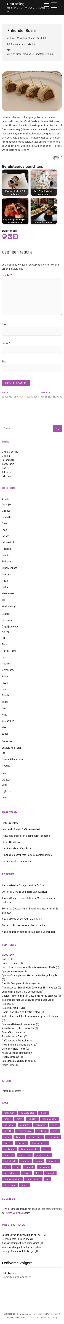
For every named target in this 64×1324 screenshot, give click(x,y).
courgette (24, 1125)
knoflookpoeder (39, 1143)
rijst (16, 1167)
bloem (44, 1113)
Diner (4, 784)
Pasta (5, 676)
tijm (38, 1173)
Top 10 (5, 468)
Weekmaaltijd (9, 606)
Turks (5, 587)
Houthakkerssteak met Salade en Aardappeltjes (27, 855)
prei (6, 1167)
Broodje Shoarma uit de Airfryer (18, 1251)
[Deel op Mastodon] (4, 237)
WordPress (52, 1314)
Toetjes (6, 765)
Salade (5, 695)
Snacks (6, 555)
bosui (7, 1119)
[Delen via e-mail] (15, 237)
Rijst (4, 689)
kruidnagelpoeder (29, 1149)
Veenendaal (10, 1185)
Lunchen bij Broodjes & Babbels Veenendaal (32, 931)
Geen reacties (17, 44)
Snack (5, 701)
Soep (4, 708)
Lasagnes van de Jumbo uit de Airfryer (21, 1234)
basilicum (9, 1113)
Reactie (7, 275)
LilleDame (7, 476)
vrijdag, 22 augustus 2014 (32, 38)
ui (53, 54)
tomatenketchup (43, 54)
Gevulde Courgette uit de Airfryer (27, 885)
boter (19, 1119)
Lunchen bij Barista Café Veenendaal (21, 829)
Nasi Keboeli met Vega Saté (16, 848)
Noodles (6, 663)
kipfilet (8, 1143)
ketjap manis (35, 1137)
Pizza (5, 682)
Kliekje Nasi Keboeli (12, 842)
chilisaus (9, 1125)
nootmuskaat (43, 1155)
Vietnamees (8, 593)
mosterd (9, 1155)
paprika (25, 1161)
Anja (12, 38)
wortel (25, 1185)
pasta (39, 1161)
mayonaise (28, 54)
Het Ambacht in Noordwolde (16, 861)
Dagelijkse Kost (10, 626)
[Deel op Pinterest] (10, 237)
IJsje (4, 529)
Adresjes (6, 472)
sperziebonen (11, 1173)
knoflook (21, 1143)
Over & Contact (10, 451)
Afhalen (6, 499)
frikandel (17, 54)
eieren (54, 1125)
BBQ (4, 638)
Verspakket (8, 721)
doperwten (40, 1125)
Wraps (5, 733)
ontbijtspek (10, 1161)
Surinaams (7, 561)
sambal (29, 1167)
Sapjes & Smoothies (12, 759)
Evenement (8, 741)
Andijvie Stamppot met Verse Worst (20, 1243)
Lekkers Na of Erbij (11, 747)
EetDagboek (8, 459)
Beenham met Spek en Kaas (16, 1239)
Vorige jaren (8, 464)
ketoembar (53, 1137)
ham (55, 1131)
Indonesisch (8, 542)
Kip (3, 657)
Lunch (35, 44)
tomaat (50, 1173)
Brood (5, 644)
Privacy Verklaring (14, 1213)
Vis (3, 599)
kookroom (9, 1149)
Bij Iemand (7, 620)
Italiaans (6, 548)
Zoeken (6, 455)
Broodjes (6, 504)
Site (4, 361)
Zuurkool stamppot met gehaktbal (20, 1247)
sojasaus (44, 1167)
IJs (3, 752)
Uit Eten (6, 779)
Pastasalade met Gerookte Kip (26, 919)
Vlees (5, 727)
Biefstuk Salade (10, 823)
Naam (6, 324)
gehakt (8, 1131)
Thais (5, 580)
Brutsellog (15, 4)
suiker (27, 1173)
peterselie (53, 1161)
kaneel (19, 1137)
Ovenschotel (8, 670)
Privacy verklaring (49, 1317)
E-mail (6, 343)
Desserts (6, 517)
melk (46, 1149)
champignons (50, 1119)
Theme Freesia (39, 1314)
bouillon (32, 1119)
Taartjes (6, 574)
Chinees (6, 510)
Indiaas (5, 536)
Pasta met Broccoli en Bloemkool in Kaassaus (26, 835)
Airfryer (6, 631)
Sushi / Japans (9, 568)
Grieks (5, 523)
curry (9, 54)
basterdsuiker (27, 1113)
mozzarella (24, 1155)
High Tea (6, 791)
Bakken (6, 613)
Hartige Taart (9, 650)
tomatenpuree (33, 1179)
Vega (4, 714)
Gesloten (42, 1131)
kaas (7, 1137)
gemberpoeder (24, 1131)
